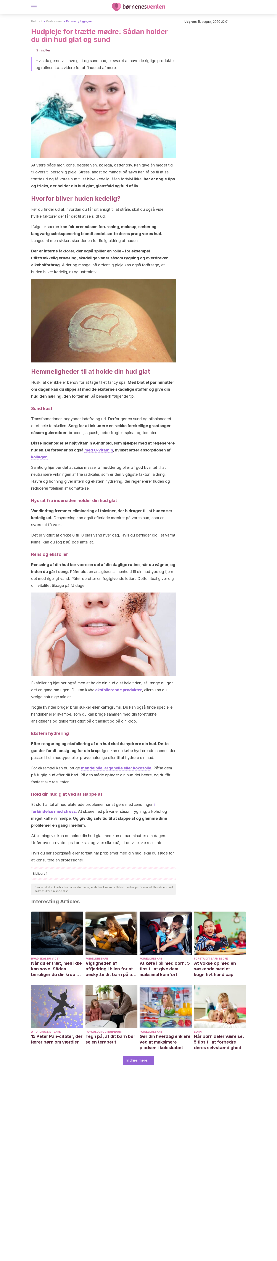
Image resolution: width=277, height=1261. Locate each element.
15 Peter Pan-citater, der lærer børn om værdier (56, 1039)
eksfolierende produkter (118, 690)
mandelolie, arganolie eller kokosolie (116, 768)
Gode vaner (54, 21)
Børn (198, 1031)
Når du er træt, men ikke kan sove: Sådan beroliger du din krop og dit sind (56, 969)
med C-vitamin (98, 450)
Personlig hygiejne (79, 21)
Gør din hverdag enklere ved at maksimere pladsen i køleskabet (165, 1042)
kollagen (39, 457)
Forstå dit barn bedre (211, 958)
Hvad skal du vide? (45, 958)
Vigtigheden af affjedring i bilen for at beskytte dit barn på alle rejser (111, 969)
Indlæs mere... (138, 1060)
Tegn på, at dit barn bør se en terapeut (110, 1039)
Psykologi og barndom (103, 1031)
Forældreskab (96, 958)
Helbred (36, 21)
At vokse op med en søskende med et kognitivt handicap (215, 969)
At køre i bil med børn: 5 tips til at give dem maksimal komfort (165, 969)
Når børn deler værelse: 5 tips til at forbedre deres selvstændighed (219, 1042)
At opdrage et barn (46, 1031)
